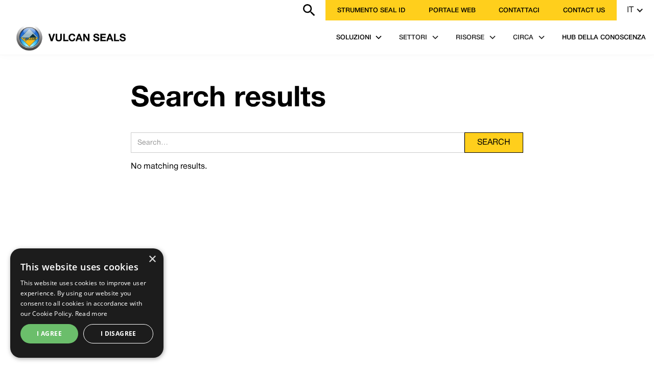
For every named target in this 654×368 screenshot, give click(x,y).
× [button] (152, 259)
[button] (635, 10)
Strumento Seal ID (371, 10)
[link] (6, 10)
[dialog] (87, 303)
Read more (91, 313)
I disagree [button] (118, 333)
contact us (584, 10)
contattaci (519, 10)
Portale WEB (452, 10)
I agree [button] (49, 333)
